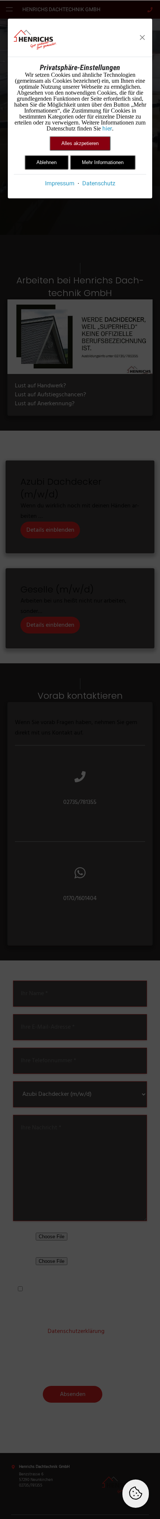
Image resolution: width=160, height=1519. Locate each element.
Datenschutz (98, 183)
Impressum (59, 183)
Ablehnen (46, 162)
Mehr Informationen (103, 162)
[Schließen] (142, 37)
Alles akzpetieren (80, 143)
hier (107, 128)
